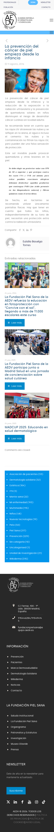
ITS (11, 491)
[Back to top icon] (48, 826)
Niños (13, 513)
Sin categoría (17, 541)
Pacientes (16, 662)
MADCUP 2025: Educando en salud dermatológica (26, 429)
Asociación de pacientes (24, 474)
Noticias (15, 684)
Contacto (16, 690)
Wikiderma (15, 558)
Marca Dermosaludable (24, 668)
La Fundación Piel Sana (24, 721)
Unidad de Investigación (23, 553)
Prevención (16, 536)
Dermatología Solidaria (24, 673)
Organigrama (18, 727)
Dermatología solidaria (22, 479)
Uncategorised (18, 547)
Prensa (15, 749)
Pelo (12, 525)
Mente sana (16, 496)
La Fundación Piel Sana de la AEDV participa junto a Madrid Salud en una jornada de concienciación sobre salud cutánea (27, 371)
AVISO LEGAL (33, 822)
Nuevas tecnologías (21, 519)
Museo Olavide (19, 743)
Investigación (18, 738)
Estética (14, 485)
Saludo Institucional (22, 715)
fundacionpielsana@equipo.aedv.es (30, 629)
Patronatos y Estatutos (24, 732)
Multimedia (16, 508)
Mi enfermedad (18, 502)
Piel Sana (15, 530)
